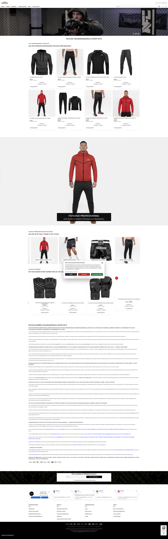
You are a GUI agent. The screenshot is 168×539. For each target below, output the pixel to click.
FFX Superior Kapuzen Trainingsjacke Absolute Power (125, 119)
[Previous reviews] (52, 494)
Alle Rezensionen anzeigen (36, 497)
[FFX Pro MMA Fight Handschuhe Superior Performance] (102, 288)
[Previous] (32, 251)
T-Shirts (97, 429)
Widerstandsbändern (84, 437)
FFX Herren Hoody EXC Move (36, 77)
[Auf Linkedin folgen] (163, 3)
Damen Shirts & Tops (91, 433)
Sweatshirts (101, 429)
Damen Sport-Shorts (118, 433)
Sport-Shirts (85, 429)
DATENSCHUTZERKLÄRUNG (35, 516)
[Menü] (166, 526)
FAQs (86, 508)
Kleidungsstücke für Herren (50, 429)
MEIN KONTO (88, 511)
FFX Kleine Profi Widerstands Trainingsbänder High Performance (75, 303)
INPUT (29, 6)
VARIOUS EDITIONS (22, 6)
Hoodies (115, 429)
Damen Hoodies (97, 433)
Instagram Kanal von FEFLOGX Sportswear (72, 457)
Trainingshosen (111, 429)
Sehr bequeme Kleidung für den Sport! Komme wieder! (104, 495)
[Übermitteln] (159, 6)
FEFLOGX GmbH (43, 493)
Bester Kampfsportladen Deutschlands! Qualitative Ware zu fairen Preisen (61, 495)
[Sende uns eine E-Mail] (159, 3)
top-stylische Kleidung (119, 449)
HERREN (8, 6)
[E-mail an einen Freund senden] (138, 34)
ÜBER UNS (59, 516)
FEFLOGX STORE (36, 6)
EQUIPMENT (13, 6)
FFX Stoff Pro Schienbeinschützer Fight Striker (131, 303)
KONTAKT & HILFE (61, 511)
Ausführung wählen (34, 86)
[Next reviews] (138, 494)
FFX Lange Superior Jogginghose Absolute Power (69, 77)
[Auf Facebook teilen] (134, 34)
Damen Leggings (107, 433)
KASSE (86, 516)
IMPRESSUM (32, 508)
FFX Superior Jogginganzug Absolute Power (40, 118)
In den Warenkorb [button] (46, 312)
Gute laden (120, 495)
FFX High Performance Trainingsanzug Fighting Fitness (69, 119)
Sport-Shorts (105, 429)
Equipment (39, 449)
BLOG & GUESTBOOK (118, 508)
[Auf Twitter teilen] (136, 34)
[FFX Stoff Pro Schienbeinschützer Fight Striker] (130, 288)
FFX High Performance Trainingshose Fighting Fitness (97, 119)
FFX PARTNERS (116, 516)
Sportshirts (113, 433)
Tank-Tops (89, 429)
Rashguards (94, 429)
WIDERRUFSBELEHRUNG (35, 514)
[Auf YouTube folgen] (166, 3)
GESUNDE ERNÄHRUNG (119, 511)
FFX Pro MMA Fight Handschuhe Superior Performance (102, 303)
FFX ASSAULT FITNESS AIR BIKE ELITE (46, 303)
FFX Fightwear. (62, 429)
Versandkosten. (82, 528)
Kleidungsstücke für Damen (56, 433)
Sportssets (102, 433)
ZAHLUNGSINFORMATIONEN (64, 519)
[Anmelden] (163, 7)
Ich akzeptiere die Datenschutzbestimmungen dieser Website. (85, 480)
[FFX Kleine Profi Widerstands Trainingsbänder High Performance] (74, 288)
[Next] (136, 251)
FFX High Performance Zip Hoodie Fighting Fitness (97, 77)
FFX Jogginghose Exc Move (120, 77)
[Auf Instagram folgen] (156, 3)
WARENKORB (88, 514)
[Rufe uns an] (161, 3)
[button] (166, 7)
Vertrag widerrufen (7, 535)
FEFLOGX (70, 347)
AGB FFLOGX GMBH (33, 511)
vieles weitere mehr (121, 429)
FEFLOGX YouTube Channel (49, 457)
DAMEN (2, 6)
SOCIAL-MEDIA (117, 514)
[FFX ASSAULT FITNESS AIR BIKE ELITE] (46, 288)
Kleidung (32, 449)
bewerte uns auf (44, 497)
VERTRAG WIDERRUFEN (63, 514)
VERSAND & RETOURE (62, 508)
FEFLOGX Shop (75, 429)
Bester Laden (77, 495)
